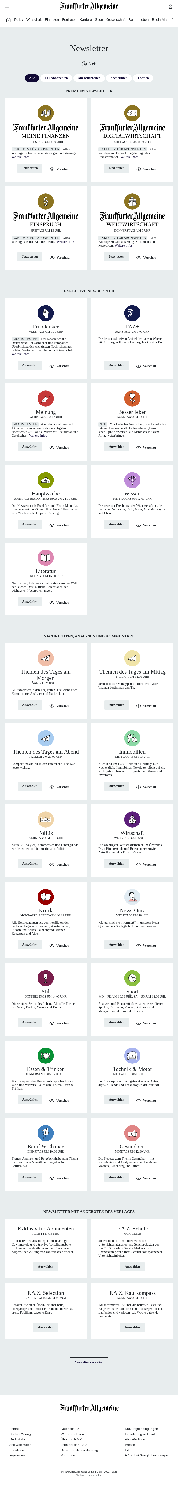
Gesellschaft (115, 20)
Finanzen (52, 20)
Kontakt (14, 1429)
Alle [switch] (32, 78)
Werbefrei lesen (72, 1434)
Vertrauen (68, 1455)
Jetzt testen (30, 168)
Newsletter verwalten (89, 1362)
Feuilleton (69, 20)
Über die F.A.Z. (72, 1439)
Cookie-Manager (21, 1434)
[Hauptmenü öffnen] (7, 6)
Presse (130, 1445)
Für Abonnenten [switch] (56, 78)
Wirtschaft (34, 20)
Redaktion (16, 1450)
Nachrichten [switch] (118, 78)
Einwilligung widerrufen (142, 1434)
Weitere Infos (20, 157)
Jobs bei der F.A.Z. (74, 1445)
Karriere (86, 20)
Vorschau (63, 169)
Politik (18, 20)
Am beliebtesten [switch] (89, 78)
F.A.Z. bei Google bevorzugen (147, 1455)
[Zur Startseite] (89, 6)
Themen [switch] (143, 78)
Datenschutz (70, 1429)
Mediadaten (18, 1439)
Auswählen (30, 365)
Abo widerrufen (20, 1445)
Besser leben (139, 20)
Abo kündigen (135, 1439)
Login (93, 63)
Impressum (17, 1455)
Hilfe (128, 1450)
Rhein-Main (160, 20)
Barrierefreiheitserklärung (79, 1450)
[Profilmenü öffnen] (170, 6)
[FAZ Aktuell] (8, 20)
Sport (99, 20)
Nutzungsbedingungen (141, 1429)
